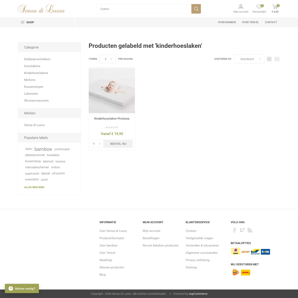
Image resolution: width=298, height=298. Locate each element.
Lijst (277, 58)
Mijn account (241, 11)
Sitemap (191, 267)
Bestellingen (151, 238)
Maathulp (106, 260)
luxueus (60, 161)
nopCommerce (198, 293)
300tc (28, 149)
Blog (103, 275)
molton (55, 167)
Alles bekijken (34, 187)
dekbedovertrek (35, 155)
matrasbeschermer (37, 167)
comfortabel (62, 149)
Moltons (29, 80)
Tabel (269, 58)
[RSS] (250, 230)
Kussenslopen (33, 87)
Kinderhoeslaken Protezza (111, 118)
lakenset (48, 161)
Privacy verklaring (197, 260)
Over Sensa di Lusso (113, 231)
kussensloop (33, 161)
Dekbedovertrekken (37, 59)
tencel (45, 173)
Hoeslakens (32, 66)
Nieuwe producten (112, 267)
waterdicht (32, 179)
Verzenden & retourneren (202, 245)
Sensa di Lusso (34, 125)
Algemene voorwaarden (202, 253)
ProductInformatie (112, 238)
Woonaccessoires (36, 100)
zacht (44, 179)
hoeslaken (53, 155)
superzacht (32, 173)
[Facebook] (234, 230)
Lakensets (31, 93)
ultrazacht (58, 173)
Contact (191, 231)
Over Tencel (107, 253)
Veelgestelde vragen (199, 238)
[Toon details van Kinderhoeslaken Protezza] (112, 91)
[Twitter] (242, 230)
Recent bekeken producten (161, 245)
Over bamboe (108, 245)
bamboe (43, 149)
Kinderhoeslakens (36, 73)
